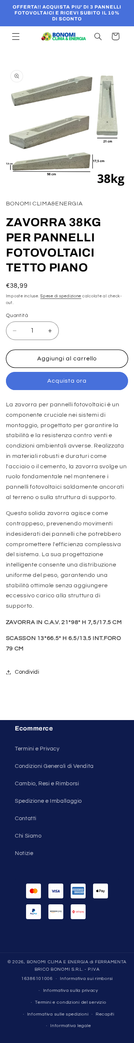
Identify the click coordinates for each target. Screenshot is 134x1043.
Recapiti (105, 1014)
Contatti (25, 818)
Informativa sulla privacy (70, 990)
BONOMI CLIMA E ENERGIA (58, 962)
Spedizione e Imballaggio (48, 801)
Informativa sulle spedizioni (58, 1014)
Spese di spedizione (60, 296)
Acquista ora (67, 381)
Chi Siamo (28, 836)
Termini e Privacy (37, 749)
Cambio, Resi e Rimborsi (47, 783)
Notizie (24, 853)
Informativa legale (70, 1026)
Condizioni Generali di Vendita (54, 766)
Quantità (17, 315)
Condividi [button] (27, 672)
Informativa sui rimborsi (86, 979)
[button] (15, 36)
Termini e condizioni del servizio (70, 1002)
